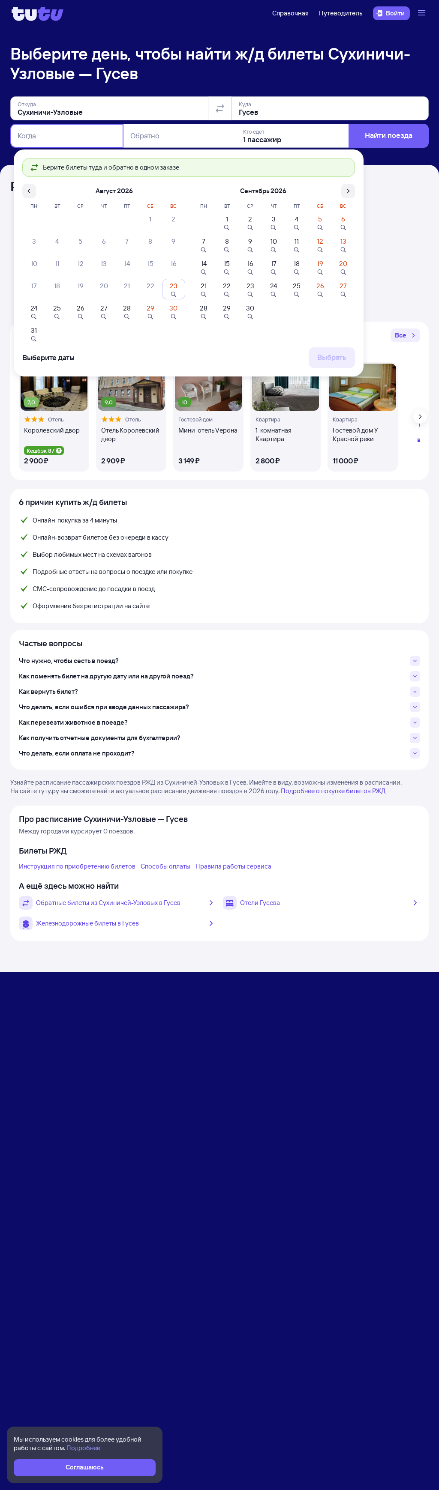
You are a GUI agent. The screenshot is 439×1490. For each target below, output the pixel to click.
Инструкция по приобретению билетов (77, 866)
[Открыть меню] (423, 13)
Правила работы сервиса (233, 866)
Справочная (290, 13)
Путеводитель (341, 13)
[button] (405, 335)
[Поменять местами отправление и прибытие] (220, 108)
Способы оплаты (165, 866)
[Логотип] (37, 13)
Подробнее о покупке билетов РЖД (333, 791)
